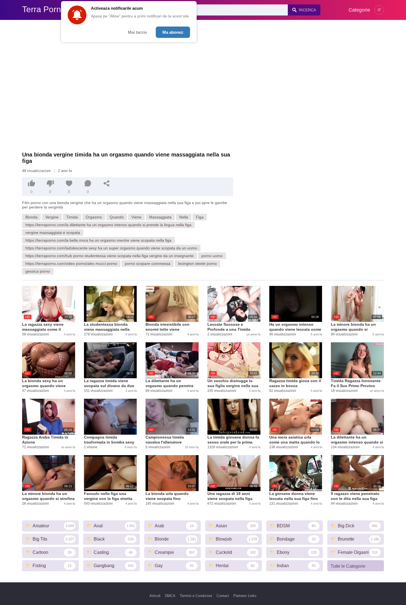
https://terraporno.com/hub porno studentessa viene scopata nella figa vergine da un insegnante (109, 256)
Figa (200, 217)
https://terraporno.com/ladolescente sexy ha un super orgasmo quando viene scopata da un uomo (111, 248)
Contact (223, 596)
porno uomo (212, 256)
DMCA (170, 596)
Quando (117, 217)
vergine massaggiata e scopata (52, 232)
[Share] (106, 183)
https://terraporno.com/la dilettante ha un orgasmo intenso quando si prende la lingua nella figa (108, 225)
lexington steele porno (197, 263)
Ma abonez (172, 32)
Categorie (359, 10)
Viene (136, 217)
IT (379, 10)
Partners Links (245, 596)
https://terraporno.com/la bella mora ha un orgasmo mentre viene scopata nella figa (98, 240)
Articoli (154, 596)
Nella (183, 217)
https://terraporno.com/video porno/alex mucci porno (71, 263)
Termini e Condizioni (196, 596)
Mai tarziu (137, 32)
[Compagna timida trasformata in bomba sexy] (110, 417)
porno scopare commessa (147, 263)
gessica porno (37, 271)
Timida (72, 217)
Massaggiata (160, 217)
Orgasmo (94, 217)
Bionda (31, 217)
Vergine (52, 217)
